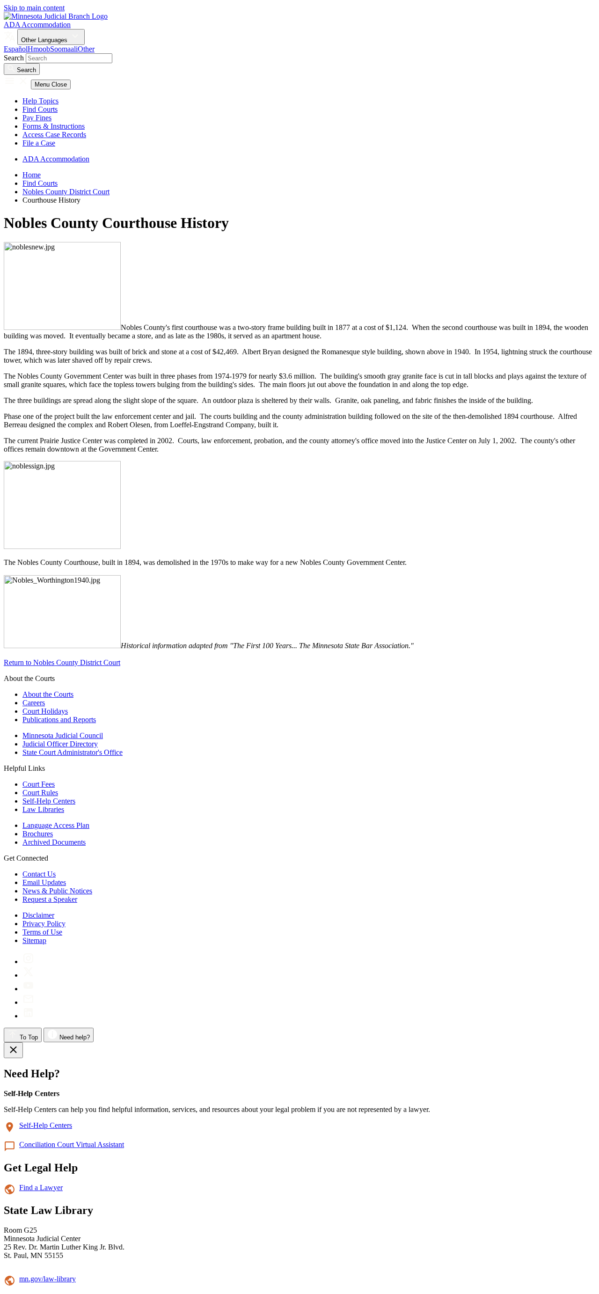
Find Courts (40, 109)
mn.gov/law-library (47, 1279)
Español (16, 49)
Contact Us (39, 874)
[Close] (13, 1050)
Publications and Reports (59, 720)
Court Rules (40, 793)
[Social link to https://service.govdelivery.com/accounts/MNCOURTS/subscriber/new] (28, 1002)
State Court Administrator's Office (72, 752)
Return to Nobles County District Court (62, 662)
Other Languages (45, 40)
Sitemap (34, 940)
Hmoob (39, 49)
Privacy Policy (44, 924)
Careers (33, 703)
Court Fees (38, 784)
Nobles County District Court (66, 192)
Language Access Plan (55, 825)
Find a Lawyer (41, 1188)
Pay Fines (36, 118)
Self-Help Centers (48, 801)
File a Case (38, 143)
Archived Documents (54, 842)
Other (86, 49)
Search (14, 58)
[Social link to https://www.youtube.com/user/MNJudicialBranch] (28, 989)
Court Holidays (45, 711)
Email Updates (44, 882)
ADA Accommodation (37, 25)
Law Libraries (43, 809)
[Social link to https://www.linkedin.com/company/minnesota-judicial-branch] (28, 1016)
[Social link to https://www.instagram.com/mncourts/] (28, 961)
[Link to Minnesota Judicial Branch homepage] (56, 16)
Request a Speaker (49, 899)
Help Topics (40, 101)
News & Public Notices (57, 891)
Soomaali (64, 49)
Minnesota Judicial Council (62, 735)
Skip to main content (34, 8)
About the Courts (47, 694)
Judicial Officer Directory (60, 744)
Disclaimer (38, 915)
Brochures (37, 834)
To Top (28, 1037)
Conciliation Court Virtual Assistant (71, 1144)
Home (31, 175)
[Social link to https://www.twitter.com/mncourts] (28, 975)
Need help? (74, 1037)
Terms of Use (42, 932)
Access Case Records (54, 135)
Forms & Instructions (53, 126)
